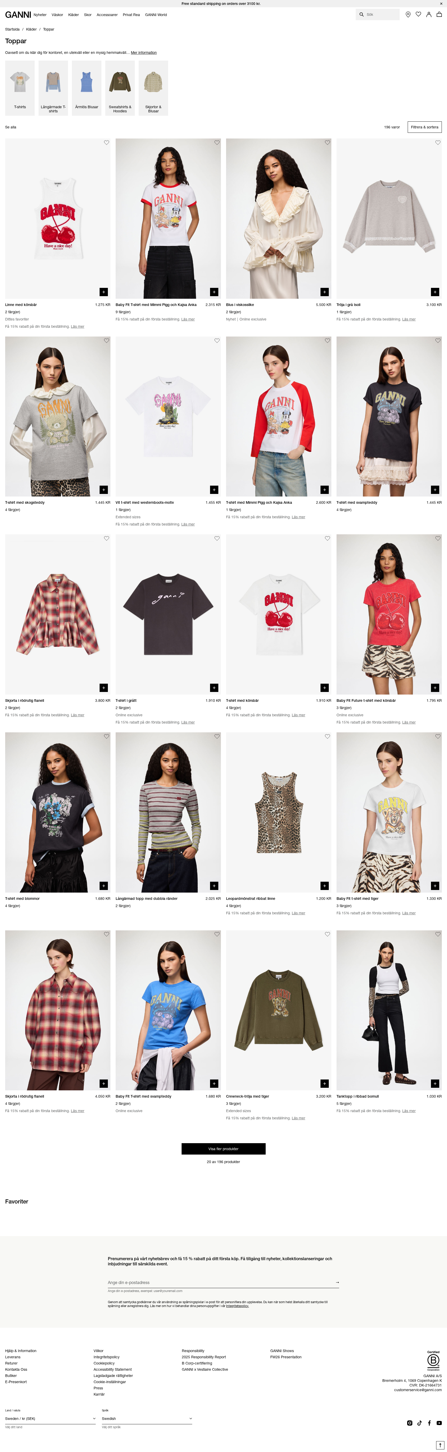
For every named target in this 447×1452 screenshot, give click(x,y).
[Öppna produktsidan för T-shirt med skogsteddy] (57, 417)
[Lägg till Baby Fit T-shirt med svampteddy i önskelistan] (217, 934)
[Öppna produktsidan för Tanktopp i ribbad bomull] (389, 1010)
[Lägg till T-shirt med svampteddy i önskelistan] (438, 341)
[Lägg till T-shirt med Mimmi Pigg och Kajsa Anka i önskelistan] (327, 341)
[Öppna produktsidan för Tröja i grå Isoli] (389, 218)
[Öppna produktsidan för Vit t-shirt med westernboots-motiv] (168, 417)
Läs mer (77, 326)
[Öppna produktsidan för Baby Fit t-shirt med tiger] (389, 812)
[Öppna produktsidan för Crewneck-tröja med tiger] (278, 1010)
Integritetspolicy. (237, 1306)
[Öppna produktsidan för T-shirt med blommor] (57, 812)
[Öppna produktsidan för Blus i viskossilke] (278, 218)
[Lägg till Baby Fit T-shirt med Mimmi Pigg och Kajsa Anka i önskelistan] (217, 143)
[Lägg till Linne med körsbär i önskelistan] (106, 143)
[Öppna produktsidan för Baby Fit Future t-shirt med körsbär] (389, 614)
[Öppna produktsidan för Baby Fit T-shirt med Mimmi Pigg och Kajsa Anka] (168, 218)
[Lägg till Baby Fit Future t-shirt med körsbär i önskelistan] (438, 538)
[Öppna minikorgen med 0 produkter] (439, 14)
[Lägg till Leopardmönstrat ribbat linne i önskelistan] (327, 736)
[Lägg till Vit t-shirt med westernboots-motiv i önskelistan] (217, 341)
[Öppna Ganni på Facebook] (429, 1423)
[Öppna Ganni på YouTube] (439, 1423)
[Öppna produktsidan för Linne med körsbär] (57, 218)
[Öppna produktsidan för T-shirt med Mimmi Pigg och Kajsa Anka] (278, 417)
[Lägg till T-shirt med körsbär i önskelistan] (327, 538)
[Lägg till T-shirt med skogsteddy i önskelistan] (106, 341)
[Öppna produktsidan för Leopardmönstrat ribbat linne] (278, 812)
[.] (223, 3)
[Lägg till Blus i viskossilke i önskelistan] (327, 143)
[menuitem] (40, 14)
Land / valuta (12, 1410)
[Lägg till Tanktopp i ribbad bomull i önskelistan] (438, 934)
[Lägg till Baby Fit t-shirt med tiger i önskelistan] (438, 736)
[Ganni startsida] (18, 14)
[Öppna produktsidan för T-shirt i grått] (168, 614)
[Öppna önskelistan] (418, 14)
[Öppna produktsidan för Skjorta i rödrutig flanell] (57, 614)
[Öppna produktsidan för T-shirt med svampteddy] (389, 417)
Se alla (10, 127)
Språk (105, 1410)
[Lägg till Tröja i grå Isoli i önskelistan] (438, 143)
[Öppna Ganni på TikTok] (419, 1423)
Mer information (144, 52)
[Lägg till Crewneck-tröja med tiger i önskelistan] (327, 934)
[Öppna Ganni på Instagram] (410, 1423)
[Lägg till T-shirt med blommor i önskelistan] (106, 736)
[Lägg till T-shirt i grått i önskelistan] (217, 538)
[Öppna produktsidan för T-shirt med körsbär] (278, 614)
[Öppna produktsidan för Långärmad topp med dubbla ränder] (168, 812)
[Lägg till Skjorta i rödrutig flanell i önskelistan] (106, 538)
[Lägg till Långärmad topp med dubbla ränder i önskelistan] (217, 736)
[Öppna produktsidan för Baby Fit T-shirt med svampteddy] (168, 1010)
